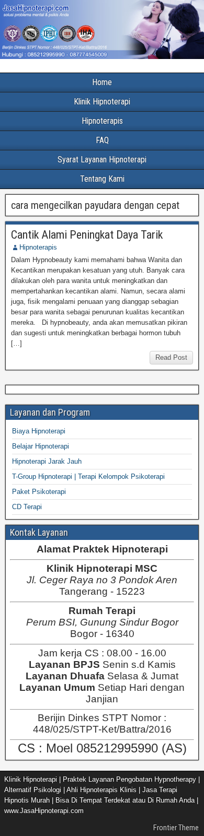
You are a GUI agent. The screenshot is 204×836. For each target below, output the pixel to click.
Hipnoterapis (102, 121)
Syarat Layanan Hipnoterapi (102, 159)
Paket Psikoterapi (39, 492)
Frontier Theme (176, 827)
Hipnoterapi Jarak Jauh (47, 461)
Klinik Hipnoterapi (102, 102)
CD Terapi (27, 507)
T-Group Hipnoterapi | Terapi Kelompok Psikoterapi (88, 476)
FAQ (102, 140)
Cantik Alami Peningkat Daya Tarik (87, 234)
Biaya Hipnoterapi (38, 431)
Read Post (171, 357)
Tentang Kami (102, 179)
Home (102, 82)
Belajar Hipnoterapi (40, 446)
